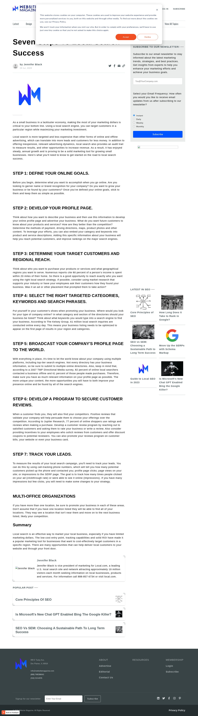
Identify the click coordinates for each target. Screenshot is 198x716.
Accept (126, 37)
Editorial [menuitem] (104, 671)
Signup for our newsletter (28, 699)
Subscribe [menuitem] (172, 671)
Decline (148, 37)
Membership (174, 660)
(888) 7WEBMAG (37, 674)
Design (29, 24)
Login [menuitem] (169, 666)
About (103, 660)
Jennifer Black (47, 560)
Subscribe (179, 9)
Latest (16, 24)
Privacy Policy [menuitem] (177, 710)
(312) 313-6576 (36, 678)
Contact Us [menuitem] (106, 677)
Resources (140, 660)
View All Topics (171, 24)
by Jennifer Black (31, 64)
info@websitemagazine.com (42, 671)
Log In (164, 9)
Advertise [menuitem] (105, 666)
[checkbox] (158, 121)
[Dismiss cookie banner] (157, 10)
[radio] (158, 115)
